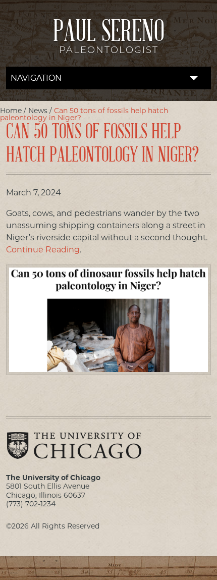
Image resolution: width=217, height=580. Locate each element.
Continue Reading (43, 249)
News (37, 110)
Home (11, 110)
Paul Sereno (109, 39)
